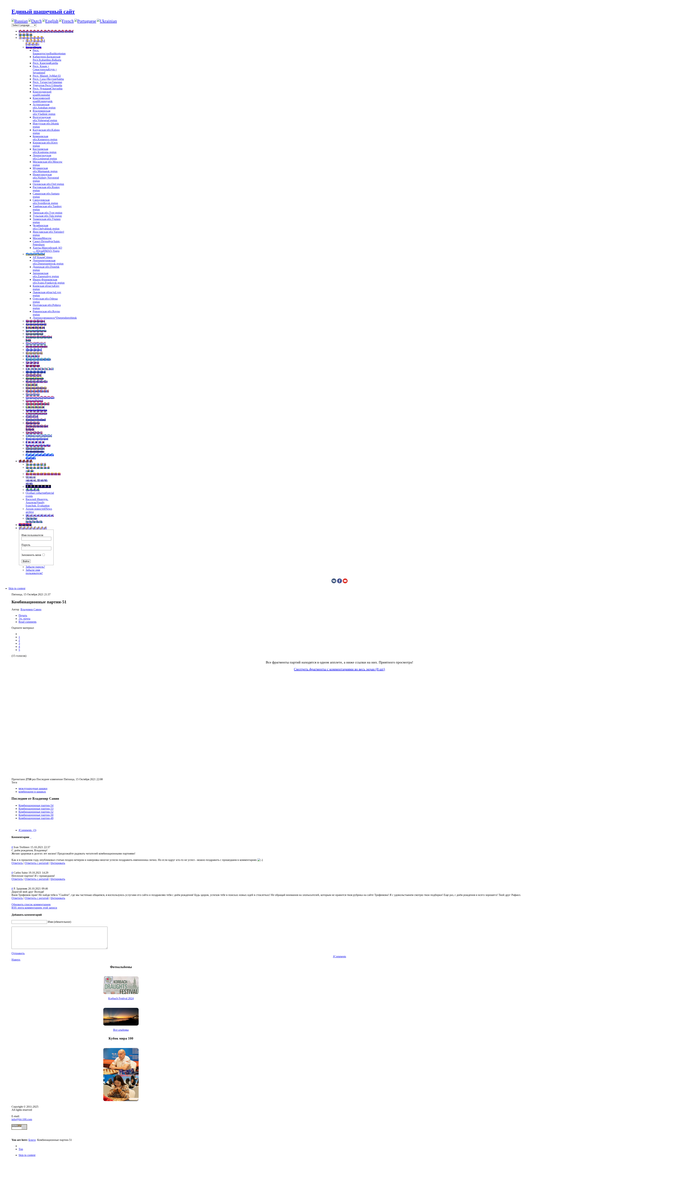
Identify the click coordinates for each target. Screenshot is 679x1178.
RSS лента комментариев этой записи (34, 907)
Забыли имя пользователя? (34, 571)
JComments (339, 956)
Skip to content (16, 588)
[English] (50, 21)
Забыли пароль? (35, 566)
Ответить (17, 863)
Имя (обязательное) (59, 921)
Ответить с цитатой (37, 863)
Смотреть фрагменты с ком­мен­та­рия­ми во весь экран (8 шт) (339, 669)
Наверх (15, 959)
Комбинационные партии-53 (36, 808)
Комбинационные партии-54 (36, 805)
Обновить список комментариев (31, 904)
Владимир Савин (31, 609)
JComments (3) (27, 830)
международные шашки (33, 788)
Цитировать (58, 863)
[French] (66, 21)
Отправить (18, 953)
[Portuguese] (85, 21)
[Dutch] (35, 21)
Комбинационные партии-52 (36, 811)
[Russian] (19, 21)
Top (21, 1149)
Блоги (32, 1139)
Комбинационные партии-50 (36, 814)
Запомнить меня (31, 554)
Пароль (25, 544)
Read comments (27, 621)
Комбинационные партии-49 (36, 818)
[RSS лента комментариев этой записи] (30, 837)
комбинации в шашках (32, 791)
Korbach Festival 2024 (121, 998)
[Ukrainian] (107, 21)
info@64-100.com (21, 1119)
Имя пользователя (32, 535)
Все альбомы (121, 1029)
